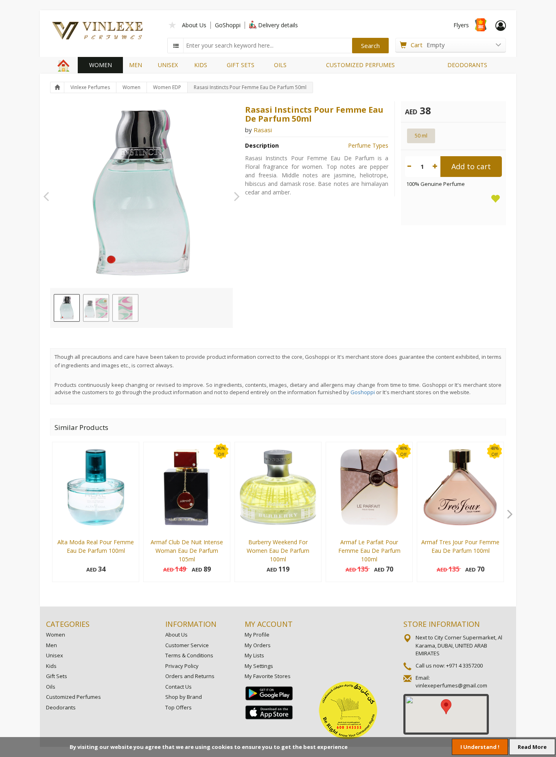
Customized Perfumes (73, 696)
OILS (280, 65)
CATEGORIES (68, 624)
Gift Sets (56, 676)
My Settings (259, 666)
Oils (50, 686)
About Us (194, 25)
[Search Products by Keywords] (176, 45)
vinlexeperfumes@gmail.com (451, 685)
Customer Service (187, 645)
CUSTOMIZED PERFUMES (360, 65)
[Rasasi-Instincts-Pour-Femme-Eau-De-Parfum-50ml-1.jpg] (67, 308)
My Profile (257, 634)
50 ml (421, 135)
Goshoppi (362, 392)
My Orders (258, 645)
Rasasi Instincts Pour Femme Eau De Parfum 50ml (250, 87)
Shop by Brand (183, 696)
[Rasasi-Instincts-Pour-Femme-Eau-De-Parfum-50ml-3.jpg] (125, 308)
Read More (532, 746)
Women (131, 87)
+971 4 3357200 (464, 665)
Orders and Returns (190, 676)
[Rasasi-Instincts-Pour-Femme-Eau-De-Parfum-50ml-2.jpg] (96, 308)
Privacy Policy (182, 666)
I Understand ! (479, 746)
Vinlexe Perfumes (90, 87)
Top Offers (178, 707)
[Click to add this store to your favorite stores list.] (172, 24)
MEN (135, 65)
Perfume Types (368, 145)
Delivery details (278, 25)
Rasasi (263, 130)
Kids (51, 666)
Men (51, 645)
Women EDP (167, 87)
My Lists (254, 655)
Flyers (461, 25)
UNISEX (168, 65)
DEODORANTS (467, 65)
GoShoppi (228, 25)
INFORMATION (191, 624)
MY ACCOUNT (269, 624)
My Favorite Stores (268, 676)
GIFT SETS (240, 65)
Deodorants (61, 707)
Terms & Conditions (189, 655)
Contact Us (178, 686)
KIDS (200, 65)
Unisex (54, 655)
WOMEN (100, 65)
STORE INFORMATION (441, 624)
